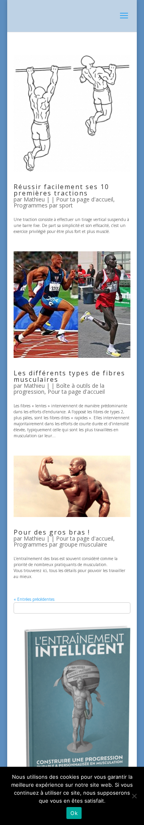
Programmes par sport (43, 205)
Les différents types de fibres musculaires (69, 376)
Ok (74, 813)
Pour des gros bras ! (52, 532)
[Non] (134, 796)
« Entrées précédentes (34, 599)
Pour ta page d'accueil (84, 199)
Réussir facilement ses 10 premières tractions (61, 189)
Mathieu (34, 199)
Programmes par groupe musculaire (60, 544)
